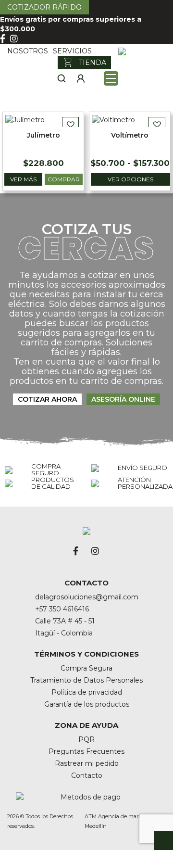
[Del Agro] (142, 51)
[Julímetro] (25, 119)
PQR (86, 739)
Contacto (86, 775)
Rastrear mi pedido (87, 763)
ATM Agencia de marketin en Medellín (122, 821)
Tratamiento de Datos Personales (86, 680)
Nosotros (27, 51)
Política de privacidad (86, 692)
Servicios (72, 51)
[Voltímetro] (113, 119)
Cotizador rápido (44, 7)
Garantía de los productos (86, 704)
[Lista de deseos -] (96, 78)
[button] (70, 124)
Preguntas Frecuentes (86, 751)
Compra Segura (86, 668)
